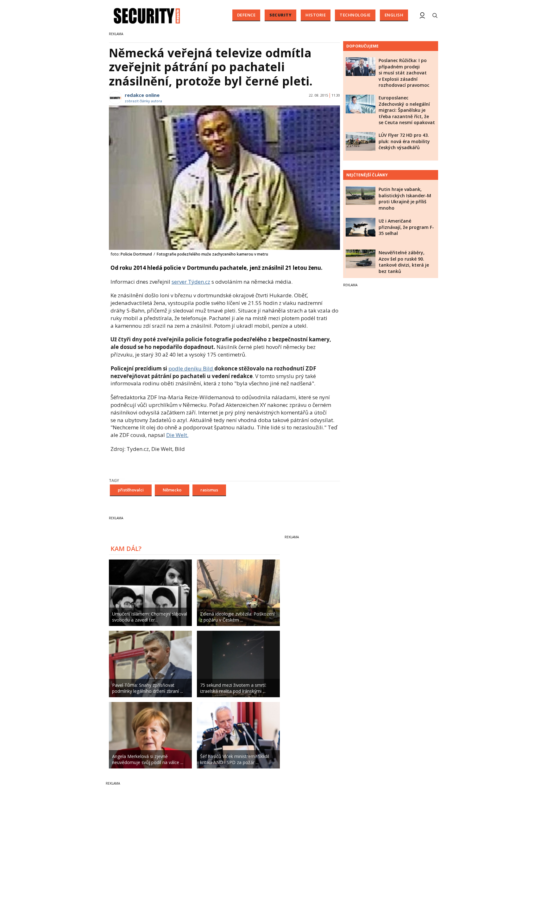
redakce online (142, 95)
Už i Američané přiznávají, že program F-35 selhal (406, 227)
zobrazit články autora (143, 100)
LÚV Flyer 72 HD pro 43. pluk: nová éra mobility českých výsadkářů (404, 141)
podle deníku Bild (191, 368)
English (394, 15)
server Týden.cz (191, 281)
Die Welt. (177, 435)
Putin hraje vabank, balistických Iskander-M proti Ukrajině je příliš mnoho (405, 198)
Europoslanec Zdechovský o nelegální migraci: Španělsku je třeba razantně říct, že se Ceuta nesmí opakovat (407, 110)
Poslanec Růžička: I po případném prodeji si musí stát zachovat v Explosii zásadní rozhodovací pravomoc (404, 72)
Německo (172, 490)
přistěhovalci (131, 490)
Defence (246, 15)
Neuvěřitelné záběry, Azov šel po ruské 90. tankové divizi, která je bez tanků (404, 262)
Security (280, 15)
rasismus (209, 490)
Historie (315, 15)
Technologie (355, 15)
